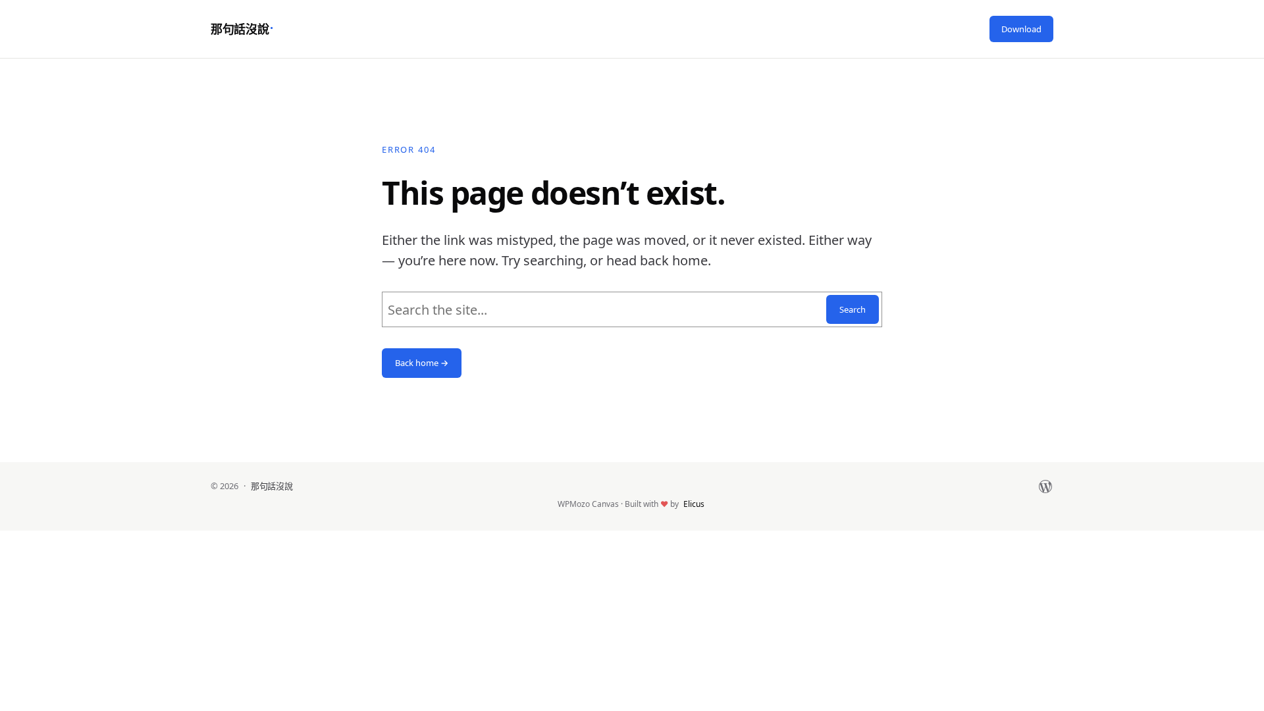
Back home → (421, 363)
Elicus (693, 504)
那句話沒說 (240, 29)
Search (852, 309)
